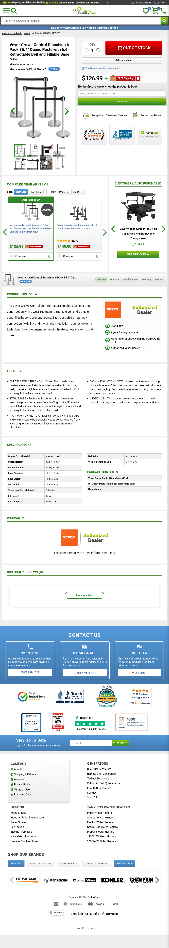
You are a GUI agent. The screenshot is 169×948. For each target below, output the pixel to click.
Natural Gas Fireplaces (24, 836)
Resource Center (23, 794)
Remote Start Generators (101, 773)
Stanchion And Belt (12, 33)
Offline (140, 672)
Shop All (92, 797)
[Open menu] (6, 10)
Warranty (146, 279)
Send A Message (85, 672)
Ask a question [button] (84, 595)
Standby (92, 792)
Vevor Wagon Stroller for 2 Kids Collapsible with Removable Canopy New (138, 233)
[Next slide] (104, 232)
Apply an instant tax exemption (102, 68)
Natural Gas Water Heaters (102, 827)
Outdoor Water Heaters (100, 817)
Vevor (27, 33)
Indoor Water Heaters (99, 812)
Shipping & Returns (25, 774)
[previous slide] (13, 111)
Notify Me (122, 101)
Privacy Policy (22, 784)
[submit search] (164, 21)
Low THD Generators (99, 788)
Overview (101, 279)
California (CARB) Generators (103, 783)
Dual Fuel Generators (99, 769)
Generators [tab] (16, 863)
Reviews (159, 279)
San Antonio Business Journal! (100, 27)
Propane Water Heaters (100, 831)
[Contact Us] (163, 11)
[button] (50, 257)
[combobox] (81, 21)
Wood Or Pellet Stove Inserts (28, 817)
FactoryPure (94, 897)
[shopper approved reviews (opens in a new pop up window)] (94, 135)
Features (114, 279)
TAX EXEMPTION (143, 2)
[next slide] (66, 111)
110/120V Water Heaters (101, 836)
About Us (19, 769)
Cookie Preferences (84, 928)
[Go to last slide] (5, 232)
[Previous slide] (12, 880)
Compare (20, 256)
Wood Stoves (18, 812)
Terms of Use (22, 789)
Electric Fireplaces (21, 831)
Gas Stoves (17, 827)
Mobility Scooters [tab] (68, 863)
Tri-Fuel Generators (98, 778)
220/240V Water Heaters (101, 841)
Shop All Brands (124, 863)
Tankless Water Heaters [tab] (97, 863)
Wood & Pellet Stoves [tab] (40, 863)
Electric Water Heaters (100, 822)
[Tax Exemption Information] (119, 68)
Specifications (130, 279)
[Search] (14, 11)
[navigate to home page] (84, 11)
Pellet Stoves (18, 822)
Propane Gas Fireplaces (24, 841)
